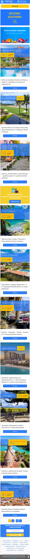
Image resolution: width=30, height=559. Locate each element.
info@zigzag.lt (22, 1)
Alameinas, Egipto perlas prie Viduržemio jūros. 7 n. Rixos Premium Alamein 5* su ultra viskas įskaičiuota (14, 380)
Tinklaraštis (15, 544)
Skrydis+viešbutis (6, 544)
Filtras (14, 6)
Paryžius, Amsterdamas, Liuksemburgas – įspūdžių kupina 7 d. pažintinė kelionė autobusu (15, 176)
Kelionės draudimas (21, 546)
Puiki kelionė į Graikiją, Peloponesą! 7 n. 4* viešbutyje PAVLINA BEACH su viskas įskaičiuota (15, 287)
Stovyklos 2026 (7, 542)
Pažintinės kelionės (9, 546)
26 (17, 521)
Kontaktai (15, 542)
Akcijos (26, 540)
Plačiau (15, 88)
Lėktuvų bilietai (6, 540)
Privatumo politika (24, 544)
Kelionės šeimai (10, 548)
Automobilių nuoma (12, 550)
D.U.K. (21, 540)
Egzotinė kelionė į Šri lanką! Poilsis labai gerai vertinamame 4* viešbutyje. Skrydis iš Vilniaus (15, 130)
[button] (2, 1)
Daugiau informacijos (13, 558)
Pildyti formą (15, 201)
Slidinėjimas (21, 550)
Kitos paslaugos (20, 548)
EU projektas (15, 540)
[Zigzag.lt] (9, 2)
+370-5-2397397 (22, 2)
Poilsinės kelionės (23, 542)
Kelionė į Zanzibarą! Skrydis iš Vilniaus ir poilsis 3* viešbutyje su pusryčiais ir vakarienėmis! (15, 82)
